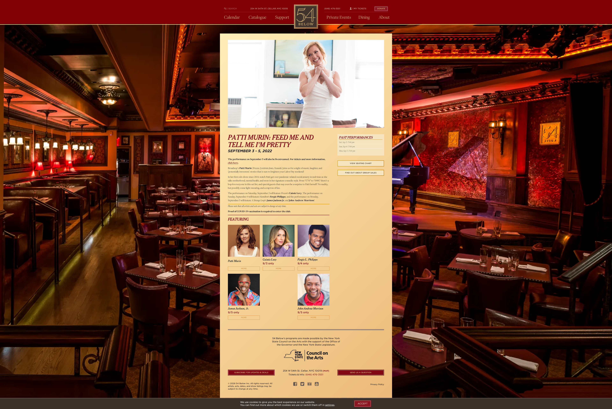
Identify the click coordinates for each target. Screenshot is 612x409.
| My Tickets (359, 8)
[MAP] (326, 371)
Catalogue (257, 17)
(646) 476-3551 (332, 8)
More (244, 268)
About (384, 17)
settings (329, 405)
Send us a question (360, 372)
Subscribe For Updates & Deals (251, 372)
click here (233, 162)
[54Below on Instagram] (309, 385)
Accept (363, 403)
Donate (381, 8)
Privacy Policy (377, 384)
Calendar (232, 17)
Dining (364, 17)
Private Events (339, 17)
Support (282, 17)
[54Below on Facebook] (295, 385)
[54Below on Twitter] (302, 385)
